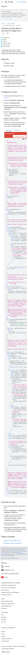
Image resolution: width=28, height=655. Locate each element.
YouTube (3, 622)
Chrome (3, 633)
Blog (2, 614)
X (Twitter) (3, 619)
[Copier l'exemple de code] (25, 139)
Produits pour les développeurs (8, 587)
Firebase (3, 636)
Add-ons (4, 6)
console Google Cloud (6, 606)
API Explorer (4, 608)
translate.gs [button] (9, 130)
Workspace (14, 2)
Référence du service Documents (13, 543)
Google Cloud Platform (6, 638)
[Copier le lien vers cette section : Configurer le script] (18, 92)
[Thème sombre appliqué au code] (23, 139)
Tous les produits (5, 641)
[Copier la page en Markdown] (7, 33)
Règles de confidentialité (19, 646)
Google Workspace (10, 23)
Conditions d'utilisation (6, 594)
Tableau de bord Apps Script (7, 603)
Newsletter (3, 617)
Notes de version (5, 590)
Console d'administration (7, 601)
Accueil (2, 23)
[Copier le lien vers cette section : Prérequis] (10, 72)
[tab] (8, 130)
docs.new (6, 97)
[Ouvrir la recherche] (18, 2)
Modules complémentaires (9, 25)
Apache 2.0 (24, 551)
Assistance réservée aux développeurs (10, 592)
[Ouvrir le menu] (2, 2)
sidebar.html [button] (17, 130)
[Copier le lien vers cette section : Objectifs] (10, 59)
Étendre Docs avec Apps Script (12, 540)
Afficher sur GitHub (20, 136)
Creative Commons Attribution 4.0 (15, 549)
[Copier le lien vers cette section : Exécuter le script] (16, 502)
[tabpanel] (15, 314)
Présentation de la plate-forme (8, 585)
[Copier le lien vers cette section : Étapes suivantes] (16, 537)
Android (3, 631)
